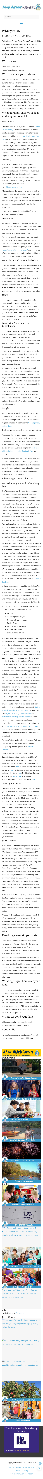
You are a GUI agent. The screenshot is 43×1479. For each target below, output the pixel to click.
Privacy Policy (28, 1467)
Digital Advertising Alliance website (18, 713)
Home (11, 1467)
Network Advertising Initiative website (16, 717)
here (17, 767)
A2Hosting (20, 1313)
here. (11, 770)
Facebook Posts (28, 451)
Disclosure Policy (21, 1471)
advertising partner (22, 1450)
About (18, 1467)
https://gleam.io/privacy (15, 187)
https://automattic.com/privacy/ (15, 250)
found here (17, 776)
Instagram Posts (14, 451)
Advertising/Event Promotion (21, 1474)
